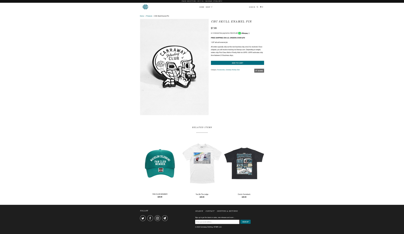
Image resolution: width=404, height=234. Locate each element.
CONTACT (209, 211)
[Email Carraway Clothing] (165, 218)
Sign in (252, 7)
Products (149, 16)
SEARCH (199, 211)
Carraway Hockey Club (233, 70)
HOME (201, 7)
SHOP (208, 7)
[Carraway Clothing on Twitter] (143, 218)
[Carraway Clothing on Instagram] (158, 218)
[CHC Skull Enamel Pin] (174, 67)
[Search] (257, 7)
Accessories (221, 70)
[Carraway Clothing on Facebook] (150, 218)
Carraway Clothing (206, 227)
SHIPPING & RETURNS (227, 211)
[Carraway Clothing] (150, 7)
